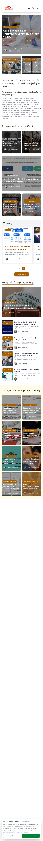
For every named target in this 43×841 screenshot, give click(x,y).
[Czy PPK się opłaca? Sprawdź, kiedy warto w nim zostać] (21, 173)
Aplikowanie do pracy (30, 59)
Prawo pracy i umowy (9, 405)
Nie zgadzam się (12, 836)
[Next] (23, 268)
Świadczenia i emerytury (11, 27)
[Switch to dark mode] (38, 8)
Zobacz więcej (21, 274)
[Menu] (29, 8)
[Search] (33, 8)
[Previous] (19, 268)
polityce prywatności (22, 832)
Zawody (7, 229)
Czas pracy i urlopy (10, 302)
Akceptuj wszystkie (30, 836)
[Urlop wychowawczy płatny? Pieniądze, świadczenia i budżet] (21, 302)
